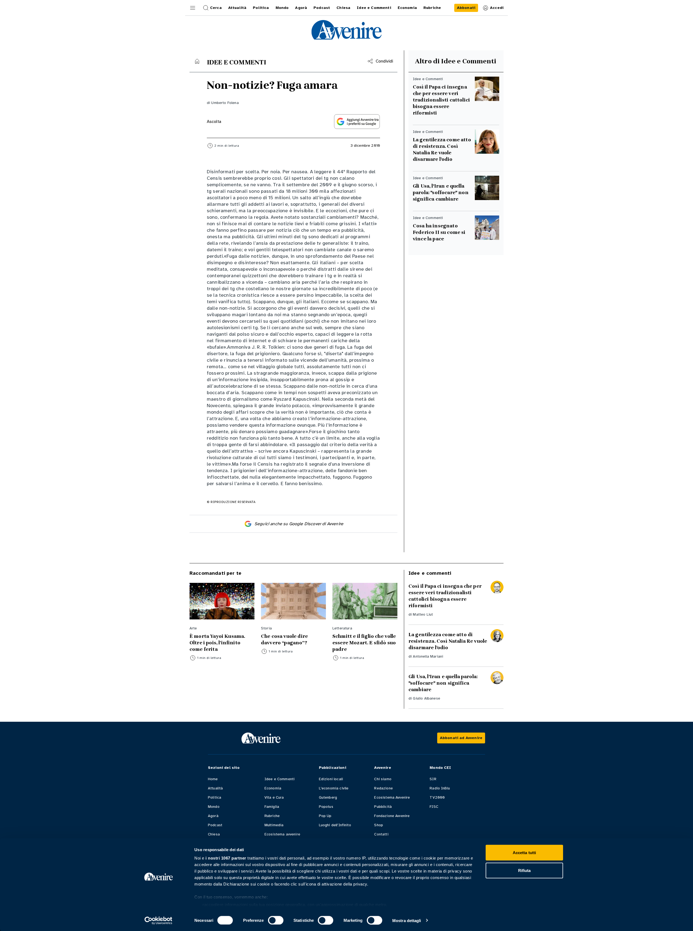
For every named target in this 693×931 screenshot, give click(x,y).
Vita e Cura (274, 797)
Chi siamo (382, 779)
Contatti (381, 834)
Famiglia (271, 806)
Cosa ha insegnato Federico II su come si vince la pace (439, 232)
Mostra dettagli (406, 920)
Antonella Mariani (428, 656)
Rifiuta (524, 870)
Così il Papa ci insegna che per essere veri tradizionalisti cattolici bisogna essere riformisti (441, 100)
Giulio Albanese (426, 698)
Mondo (214, 806)
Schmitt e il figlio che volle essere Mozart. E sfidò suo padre (364, 642)
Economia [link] (407, 7)
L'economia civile (334, 788)
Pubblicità (383, 806)
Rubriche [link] (432, 7)
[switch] (275, 920)
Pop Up (325, 816)
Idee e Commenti (279, 779)
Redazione (383, 788)
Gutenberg (328, 797)
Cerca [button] (216, 7)
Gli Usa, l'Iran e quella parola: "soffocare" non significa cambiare (441, 192)
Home (213, 779)
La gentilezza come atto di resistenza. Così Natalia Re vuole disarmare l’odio (442, 149)
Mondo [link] (282, 7)
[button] (192, 8)
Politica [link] (261, 7)
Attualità (215, 788)
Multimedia (274, 825)
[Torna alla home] (197, 61)
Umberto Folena (224, 102)
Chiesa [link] (343, 7)
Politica (214, 797)
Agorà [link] (301, 7)
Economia (272, 788)
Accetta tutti (524, 852)
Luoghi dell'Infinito (335, 825)
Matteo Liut (423, 614)
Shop (378, 825)
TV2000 (437, 797)
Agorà (213, 816)
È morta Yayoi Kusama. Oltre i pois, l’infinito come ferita (217, 642)
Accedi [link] (497, 7)
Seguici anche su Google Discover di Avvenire (298, 524)
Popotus (326, 806)
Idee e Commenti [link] (374, 7)
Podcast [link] (321, 7)
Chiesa (214, 834)
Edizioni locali (331, 779)
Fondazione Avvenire (392, 816)
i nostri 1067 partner (225, 858)
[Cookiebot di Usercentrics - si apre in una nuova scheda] (158, 920)
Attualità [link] (237, 7)
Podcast (215, 825)
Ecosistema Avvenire (392, 797)
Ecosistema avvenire (282, 834)
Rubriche (272, 816)
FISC (434, 806)
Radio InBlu (440, 788)
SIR (433, 779)
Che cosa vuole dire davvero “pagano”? (284, 639)
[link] (466, 8)
